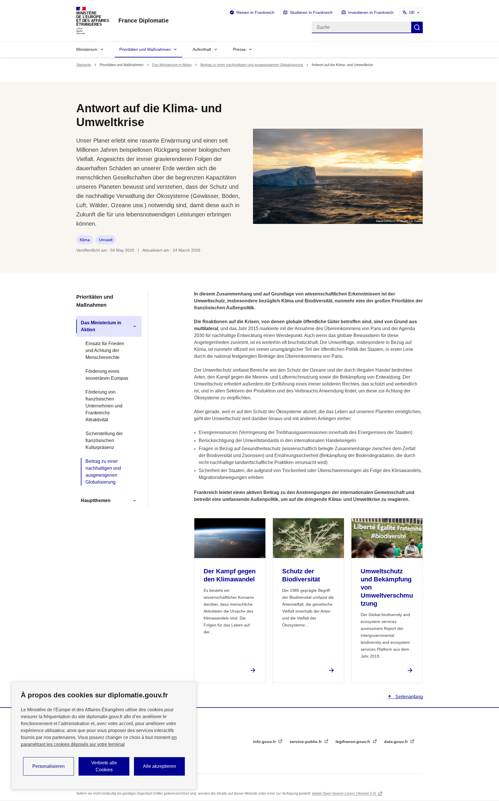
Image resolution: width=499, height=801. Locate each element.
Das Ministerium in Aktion (172, 65)
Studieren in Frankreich (311, 12)
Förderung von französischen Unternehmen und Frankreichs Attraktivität (103, 406)
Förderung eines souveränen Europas (106, 375)
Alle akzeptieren (159, 766)
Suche (417, 27)
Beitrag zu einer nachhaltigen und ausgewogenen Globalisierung (251, 65)
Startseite (83, 65)
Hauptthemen (96, 500)
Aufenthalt (202, 49)
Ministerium (86, 49)
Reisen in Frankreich (255, 12)
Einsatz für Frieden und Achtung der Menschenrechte (104, 350)
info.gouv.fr (265, 741)
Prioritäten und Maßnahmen (145, 49)
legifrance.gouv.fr (353, 741)
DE (412, 12)
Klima (85, 239)
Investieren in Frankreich (371, 12)
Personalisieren (48, 766)
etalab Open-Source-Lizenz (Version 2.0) (344, 793)
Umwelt (106, 239)
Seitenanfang (408, 696)
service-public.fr (306, 741)
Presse (239, 49)
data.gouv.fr (396, 741)
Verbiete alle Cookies (104, 766)
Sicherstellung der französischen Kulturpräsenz (104, 440)
